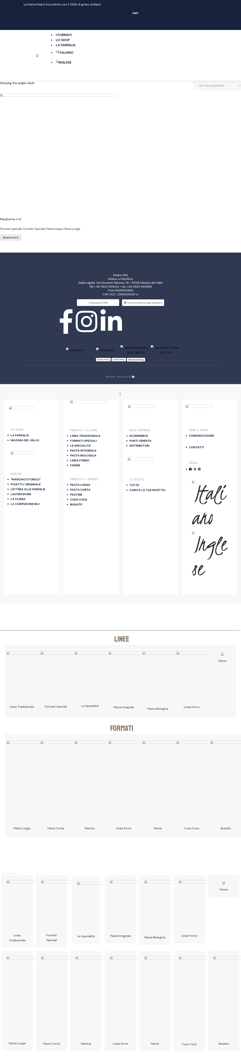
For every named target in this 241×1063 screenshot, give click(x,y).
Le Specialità (90, 706)
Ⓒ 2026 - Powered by (119, 376)
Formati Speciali (34, 229)
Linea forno (123, 828)
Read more (11, 237)
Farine (222, 661)
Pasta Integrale (123, 707)
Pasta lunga (54, 229)
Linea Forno (192, 707)
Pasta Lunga (71, 229)
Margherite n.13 (10, 219)
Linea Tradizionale (22, 707)
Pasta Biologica (157, 709)
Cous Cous (191, 828)
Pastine (86, 1044)
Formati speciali (11, 229)
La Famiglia (66, 45)
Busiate (226, 828)
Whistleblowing (136, 359)
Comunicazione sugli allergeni (144, 302)
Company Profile (98, 302)
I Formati (64, 35)
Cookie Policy (119, 359)
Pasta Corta (56, 828)
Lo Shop (63, 40)
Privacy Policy (103, 359)
